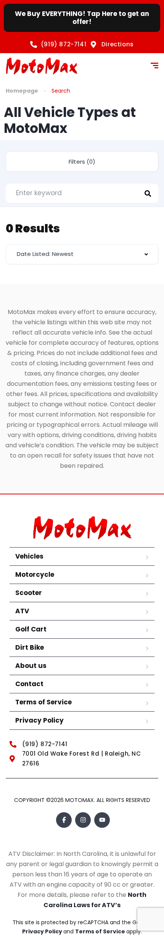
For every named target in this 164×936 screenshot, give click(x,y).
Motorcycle (34, 574)
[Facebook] (64, 820)
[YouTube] (102, 820)
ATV (22, 611)
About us (31, 665)
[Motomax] (41, 66)
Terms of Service (43, 702)
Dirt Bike (29, 647)
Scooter (28, 592)
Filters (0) (82, 162)
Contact (29, 683)
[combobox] (82, 254)
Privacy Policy (39, 720)
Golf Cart (31, 629)
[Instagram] (83, 820)
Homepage (22, 91)
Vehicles (29, 556)
